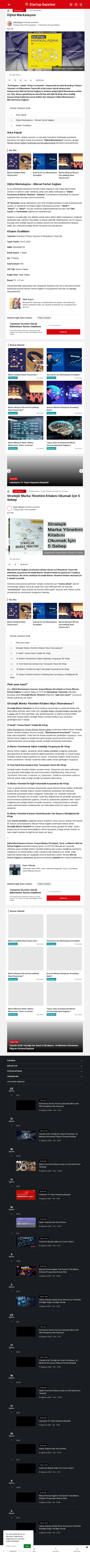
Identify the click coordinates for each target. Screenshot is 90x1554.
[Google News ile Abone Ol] (15, 75)
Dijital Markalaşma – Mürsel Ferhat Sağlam (32, 120)
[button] (71, 4)
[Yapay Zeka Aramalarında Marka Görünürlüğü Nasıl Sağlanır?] (64, 433)
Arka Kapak (18, 115)
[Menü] (9, 4)
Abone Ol (63, 332)
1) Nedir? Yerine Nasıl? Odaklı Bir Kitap (31, 653)
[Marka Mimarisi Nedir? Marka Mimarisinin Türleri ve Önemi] (25, 433)
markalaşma (14, 589)
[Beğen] (9, 80)
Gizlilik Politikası (11, 1546)
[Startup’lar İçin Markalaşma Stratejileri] (45, 166)
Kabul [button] (27, 1546)
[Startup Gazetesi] (40, 4)
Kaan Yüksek (18, 507)
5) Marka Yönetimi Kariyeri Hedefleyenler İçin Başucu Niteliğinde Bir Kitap (44, 676)
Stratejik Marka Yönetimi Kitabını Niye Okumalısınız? (37, 648)
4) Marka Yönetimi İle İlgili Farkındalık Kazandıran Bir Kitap (40, 669)
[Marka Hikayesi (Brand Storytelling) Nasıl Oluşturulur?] (71, 166)
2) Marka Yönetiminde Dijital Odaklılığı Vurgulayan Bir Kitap (40, 658)
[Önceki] (9, 471)
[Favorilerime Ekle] (15, 80)
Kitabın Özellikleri (21, 125)
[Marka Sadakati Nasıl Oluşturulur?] (19, 166)
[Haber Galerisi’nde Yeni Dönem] (45, 471)
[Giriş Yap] (76, 4)
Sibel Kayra (18, 22)
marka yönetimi (50, 751)
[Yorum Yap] (20, 80)
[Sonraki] (81, 471)
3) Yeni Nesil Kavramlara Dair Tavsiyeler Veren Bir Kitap (39, 664)
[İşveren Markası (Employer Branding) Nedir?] (64, 397)
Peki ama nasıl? (23, 643)
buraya (73, 288)
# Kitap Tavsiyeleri (44, 318)
